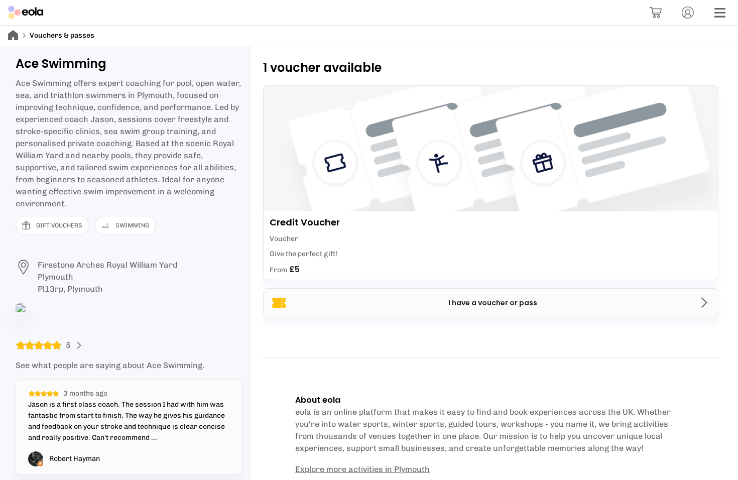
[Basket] (656, 13)
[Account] (688, 13)
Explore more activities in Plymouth (362, 469)
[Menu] (720, 13)
